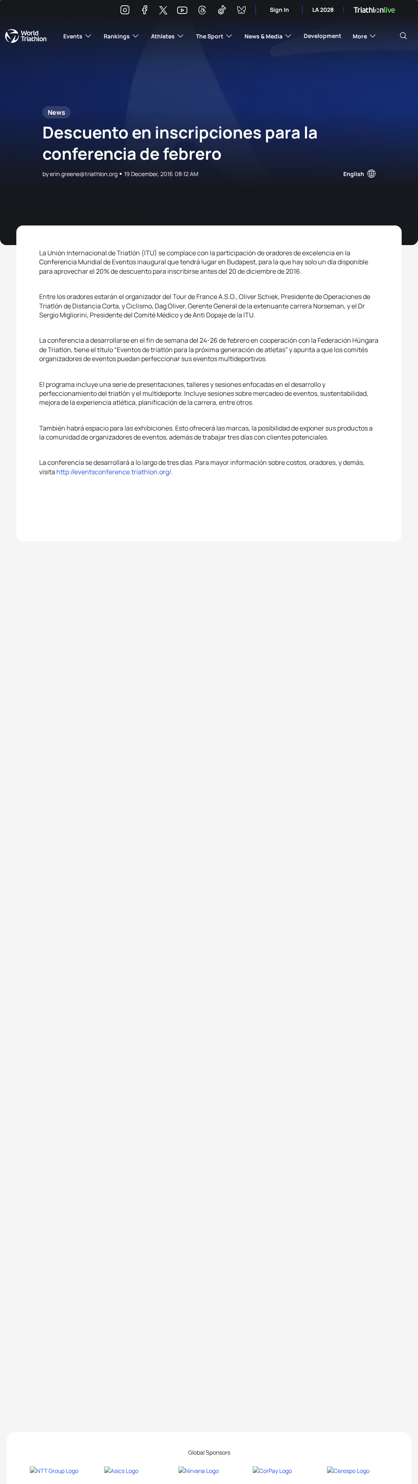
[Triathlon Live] (374, 10)
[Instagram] (125, 11)
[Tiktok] (222, 11)
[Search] (403, 36)
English (353, 174)
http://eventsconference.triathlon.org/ (113, 471)
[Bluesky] (241, 11)
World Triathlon (26, 36)
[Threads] (202, 11)
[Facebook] (144, 11)
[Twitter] (163, 11)
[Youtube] (182, 10)
